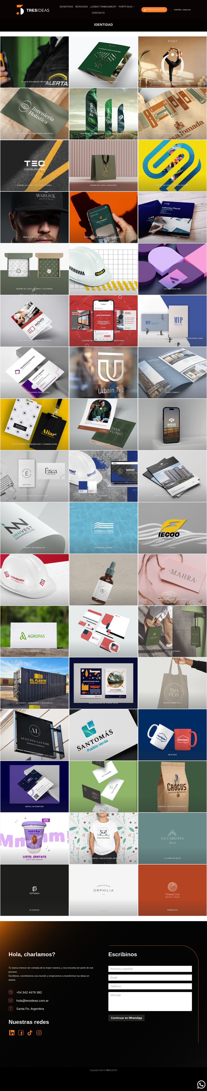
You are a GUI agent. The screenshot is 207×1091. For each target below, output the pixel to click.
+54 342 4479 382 (29, 992)
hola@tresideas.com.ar (32, 1000)
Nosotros (66, 7)
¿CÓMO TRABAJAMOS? (103, 7)
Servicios (81, 7)
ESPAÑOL (178, 10)
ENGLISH (187, 10)
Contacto (98, 13)
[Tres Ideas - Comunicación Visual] (32, 10)
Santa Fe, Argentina (30, 1009)
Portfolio (125, 7)
